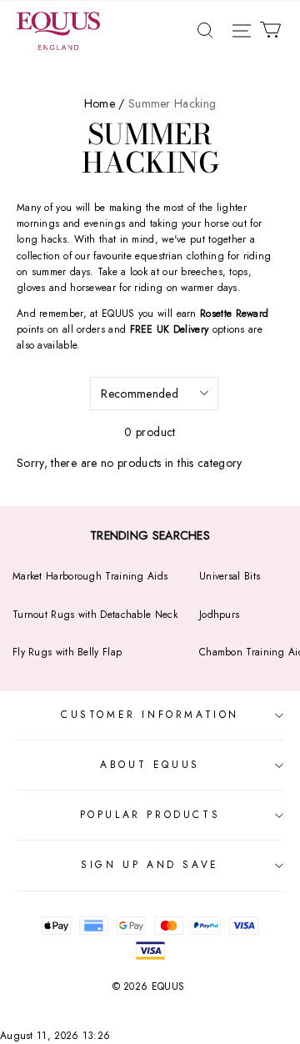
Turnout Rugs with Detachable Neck (95, 614)
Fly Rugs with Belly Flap (67, 652)
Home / (104, 103)
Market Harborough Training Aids (90, 576)
